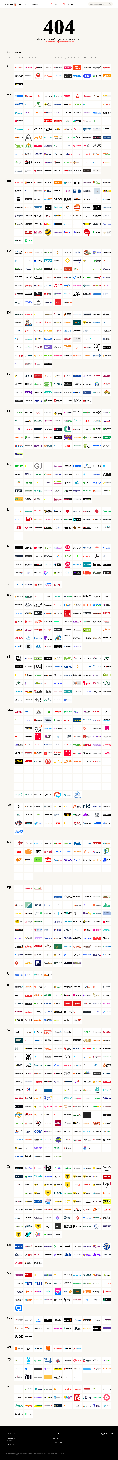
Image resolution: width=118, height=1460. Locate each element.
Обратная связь (9, 1444)
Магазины (56, 1438)
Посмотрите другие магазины (59, 41)
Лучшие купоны (57, 1442)
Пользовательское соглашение (10, 1439)
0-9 (9, 58)
